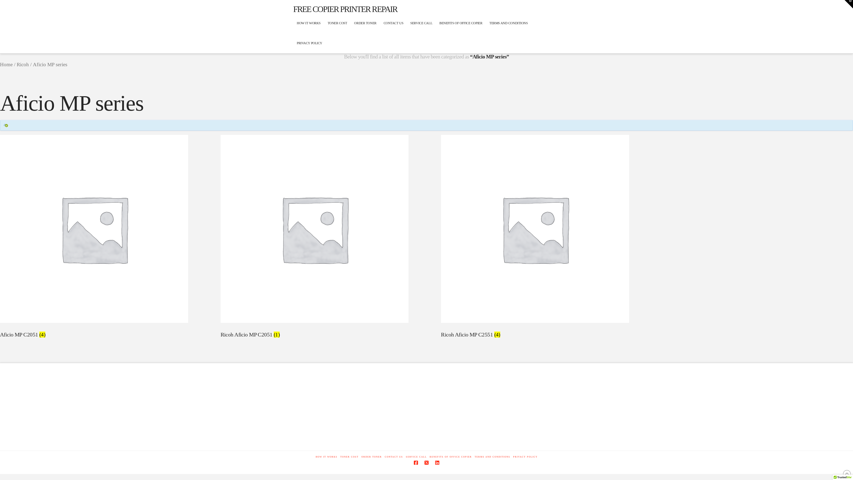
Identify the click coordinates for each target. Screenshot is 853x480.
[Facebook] (416, 462)
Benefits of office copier (451, 457)
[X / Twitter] (426, 462)
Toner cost (349, 457)
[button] (849, 4)
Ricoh (23, 64)
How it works (326, 457)
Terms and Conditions (492, 457)
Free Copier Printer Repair (345, 9)
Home (6, 64)
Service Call (416, 457)
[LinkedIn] (437, 462)
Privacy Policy (525, 457)
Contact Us (394, 457)
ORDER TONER (371, 457)
